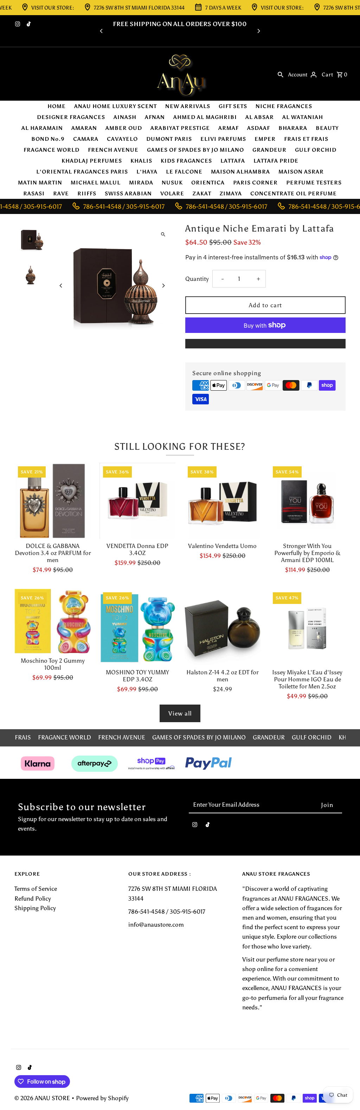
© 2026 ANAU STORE (42, 1098)
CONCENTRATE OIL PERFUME (293, 193)
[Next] (258, 31)
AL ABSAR (259, 117)
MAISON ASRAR (301, 172)
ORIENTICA (208, 182)
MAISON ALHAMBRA (240, 172)
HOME (56, 106)
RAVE (61, 193)
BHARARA (292, 128)
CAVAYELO (122, 139)
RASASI (34, 193)
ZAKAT (202, 193)
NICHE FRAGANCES (284, 106)
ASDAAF (258, 128)
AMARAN (84, 128)
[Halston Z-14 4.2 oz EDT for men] (222, 627)
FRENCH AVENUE (113, 150)
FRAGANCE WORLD (51, 150)
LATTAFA (232, 161)
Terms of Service (35, 888)
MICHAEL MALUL (96, 182)
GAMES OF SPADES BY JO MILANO (195, 150)
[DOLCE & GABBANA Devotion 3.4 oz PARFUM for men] (52, 501)
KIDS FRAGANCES (186, 161)
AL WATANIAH (302, 117)
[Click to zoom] (163, 234)
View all (180, 713)
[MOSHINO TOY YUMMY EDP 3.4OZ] (137, 627)
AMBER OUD (123, 128)
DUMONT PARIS (169, 139)
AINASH (125, 117)
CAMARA (85, 139)
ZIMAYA (231, 193)
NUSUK (172, 182)
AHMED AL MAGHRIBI (205, 117)
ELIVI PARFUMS (223, 139)
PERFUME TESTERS (314, 182)
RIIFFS (86, 193)
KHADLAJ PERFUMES (92, 161)
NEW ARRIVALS (187, 106)
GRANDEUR (269, 150)
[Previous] (101, 31)
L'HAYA (147, 172)
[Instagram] (16, 25)
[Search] (280, 73)
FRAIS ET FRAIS (306, 139)
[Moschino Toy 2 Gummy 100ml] (52, 621)
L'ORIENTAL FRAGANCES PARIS (82, 172)
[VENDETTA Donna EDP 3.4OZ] (137, 501)
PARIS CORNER (255, 182)
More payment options (265, 343)
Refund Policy (32, 898)
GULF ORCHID (315, 150)
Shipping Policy (35, 908)
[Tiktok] (28, 25)
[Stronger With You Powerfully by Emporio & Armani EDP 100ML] (307, 501)
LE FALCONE (184, 172)
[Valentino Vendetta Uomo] (222, 501)
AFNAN (155, 117)
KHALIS (141, 161)
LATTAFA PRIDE (275, 161)
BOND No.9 (48, 139)
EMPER (265, 139)
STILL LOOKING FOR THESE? (179, 446)
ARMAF (228, 128)
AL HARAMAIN (42, 128)
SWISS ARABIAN (128, 193)
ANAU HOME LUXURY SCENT (115, 106)
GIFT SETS (233, 106)
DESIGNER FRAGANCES (71, 117)
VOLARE (172, 193)
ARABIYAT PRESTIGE (180, 128)
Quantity (197, 278)
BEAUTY (327, 128)
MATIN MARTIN (40, 182)
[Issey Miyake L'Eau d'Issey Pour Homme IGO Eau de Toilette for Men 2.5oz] (307, 627)
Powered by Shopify (102, 1098)
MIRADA (141, 182)
